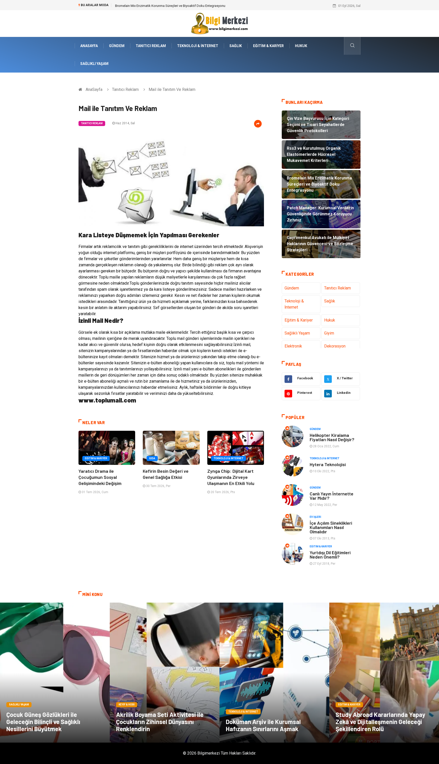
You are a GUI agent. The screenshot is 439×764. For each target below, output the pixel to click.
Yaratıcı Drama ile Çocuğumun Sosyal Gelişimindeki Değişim (100, 477)
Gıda (152, 458)
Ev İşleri (315, 517)
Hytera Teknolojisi (328, 464)
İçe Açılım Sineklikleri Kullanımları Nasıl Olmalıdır (331, 527)
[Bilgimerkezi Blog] (219, 23)
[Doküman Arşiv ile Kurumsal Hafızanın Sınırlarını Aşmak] (274, 673)
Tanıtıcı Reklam (151, 46)
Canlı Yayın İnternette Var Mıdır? (331, 496)
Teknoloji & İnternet (197, 46)
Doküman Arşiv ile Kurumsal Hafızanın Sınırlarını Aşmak (263, 725)
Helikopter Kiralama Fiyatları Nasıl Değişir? (332, 437)
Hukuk (301, 46)
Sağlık (235, 46)
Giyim (329, 333)
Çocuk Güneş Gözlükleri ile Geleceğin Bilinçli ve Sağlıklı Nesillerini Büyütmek (43, 721)
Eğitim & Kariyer (268, 46)
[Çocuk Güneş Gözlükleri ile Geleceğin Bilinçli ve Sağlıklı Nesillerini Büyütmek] (55, 673)
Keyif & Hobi (127, 704)
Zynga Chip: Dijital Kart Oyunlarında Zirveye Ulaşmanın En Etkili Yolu (230, 477)
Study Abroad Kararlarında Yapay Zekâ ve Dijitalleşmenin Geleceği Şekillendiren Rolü (380, 721)
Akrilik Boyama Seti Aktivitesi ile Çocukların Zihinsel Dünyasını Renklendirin (159, 721)
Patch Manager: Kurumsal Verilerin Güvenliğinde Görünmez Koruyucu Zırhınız (170, 6)
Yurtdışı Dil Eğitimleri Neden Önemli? (330, 555)
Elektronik (293, 346)
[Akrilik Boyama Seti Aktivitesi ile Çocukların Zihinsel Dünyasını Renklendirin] (165, 673)
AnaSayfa (89, 46)
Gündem (116, 46)
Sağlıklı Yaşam (94, 64)
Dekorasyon (335, 346)
